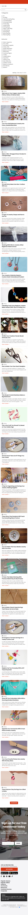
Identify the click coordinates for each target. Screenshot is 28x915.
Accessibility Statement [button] (22, 906)
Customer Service (6, 889)
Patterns (3, 884)
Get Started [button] (9, 869)
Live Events (4, 886)
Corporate (4, 891)
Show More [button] (14, 803)
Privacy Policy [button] (4, 906)
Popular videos (5, 882)
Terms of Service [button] (20, 904)
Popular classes (5, 881)
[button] (25, 10)
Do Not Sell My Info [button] (12, 906)
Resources (4, 887)
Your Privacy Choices (14, 907)
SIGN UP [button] (18, 843)
